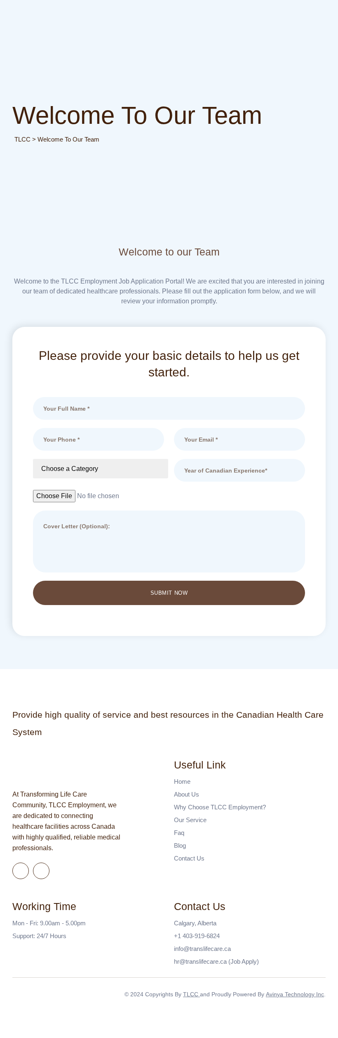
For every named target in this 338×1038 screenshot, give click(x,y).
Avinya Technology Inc (295, 994)
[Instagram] (41, 871)
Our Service (190, 819)
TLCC (191, 994)
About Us (186, 794)
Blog (180, 845)
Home (182, 781)
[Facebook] (20, 871)
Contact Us (189, 858)
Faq (179, 832)
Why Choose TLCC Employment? (220, 807)
